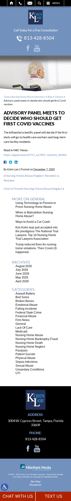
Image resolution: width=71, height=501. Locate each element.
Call (20, 3)
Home (11, 3)
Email (30, 3)
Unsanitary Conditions (29, 369)
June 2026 (22, 273)
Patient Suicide (25, 354)
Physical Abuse (25, 358)
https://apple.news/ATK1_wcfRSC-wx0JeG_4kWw (35, 154)
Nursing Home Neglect (30, 346)
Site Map (35, 481)
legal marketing (23, 477)
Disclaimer (35, 484)
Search (39, 3)
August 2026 (23, 266)
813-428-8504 (39, 38)
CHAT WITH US (18, 496)
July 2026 (21, 269)
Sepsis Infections (26, 361)
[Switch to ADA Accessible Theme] (4, 487)
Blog (50, 96)
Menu (56, 3)
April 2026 (22, 281)
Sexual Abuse (24, 365)
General (59, 96)
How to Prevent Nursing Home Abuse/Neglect (33, 188)
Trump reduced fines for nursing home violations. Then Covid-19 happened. (36, 248)
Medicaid (21, 331)
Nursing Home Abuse (29, 335)
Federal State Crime (28, 312)
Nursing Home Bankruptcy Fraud (36, 339)
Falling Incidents (26, 308)
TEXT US (53, 496)
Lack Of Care (23, 327)
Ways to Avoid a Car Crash (32, 221)
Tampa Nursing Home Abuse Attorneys (24, 96)
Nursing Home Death (29, 342)
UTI (17, 373)
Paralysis (21, 350)
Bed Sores (22, 297)
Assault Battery (25, 293)
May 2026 (21, 277)
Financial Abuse (25, 316)
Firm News (22, 320)
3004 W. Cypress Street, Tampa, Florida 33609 (35, 423)
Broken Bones (24, 301)
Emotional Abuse (26, 304)
